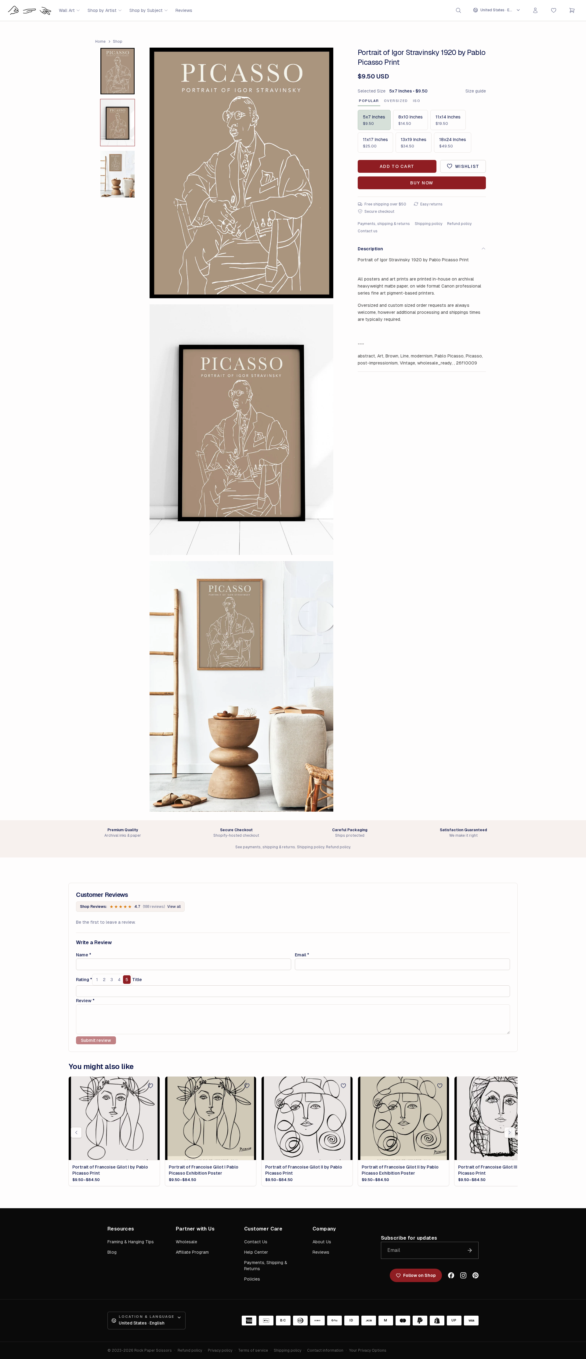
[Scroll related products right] (509, 1132)
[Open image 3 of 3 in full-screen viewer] (241, 686)
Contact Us (255, 1241)
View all (174, 906)
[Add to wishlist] (150, 1085)
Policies (252, 1279)
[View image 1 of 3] (117, 71)
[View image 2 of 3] (117, 122)
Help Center (256, 1252)
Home (100, 41)
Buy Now (421, 182)
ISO (417, 101)
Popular (369, 101)
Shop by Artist (102, 10)
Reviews (183, 10)
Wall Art (67, 10)
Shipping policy (428, 223)
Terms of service (253, 1350)
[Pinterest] (475, 1275)
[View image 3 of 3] (117, 174)
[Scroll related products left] (76, 1132)
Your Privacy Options (367, 1350)
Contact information (325, 1350)
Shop (117, 41)
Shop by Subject (146, 10)
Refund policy (459, 223)
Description (370, 248)
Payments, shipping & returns (384, 223)
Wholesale (186, 1241)
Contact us (368, 231)
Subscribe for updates (409, 1238)
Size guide (475, 91)
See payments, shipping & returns (265, 847)
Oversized (396, 101)
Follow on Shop (419, 1275)
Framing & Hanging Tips (130, 1241)
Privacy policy (220, 1350)
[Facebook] (451, 1275)
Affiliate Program (192, 1252)
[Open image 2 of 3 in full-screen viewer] (241, 429)
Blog (112, 1252)
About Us (322, 1241)
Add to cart (397, 166)
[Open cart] (572, 10)
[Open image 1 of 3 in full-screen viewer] (241, 173)
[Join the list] (469, 1250)
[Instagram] (463, 1275)
